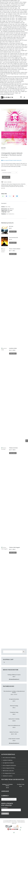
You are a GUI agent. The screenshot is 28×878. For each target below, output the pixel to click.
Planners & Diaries (5, 186)
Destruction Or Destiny (14, 719)
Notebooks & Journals (18, 185)
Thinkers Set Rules (13, 448)
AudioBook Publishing (7, 760)
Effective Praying (14, 705)
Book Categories (13, 184)
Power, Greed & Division (14, 248)
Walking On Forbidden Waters (7, 785)
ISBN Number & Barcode (8, 770)
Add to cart (6, 177)
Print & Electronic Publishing (9, 757)
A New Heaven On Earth (14, 738)
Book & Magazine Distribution (9, 765)
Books (19, 184)
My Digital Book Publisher (8, 763)
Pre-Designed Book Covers (9, 773)
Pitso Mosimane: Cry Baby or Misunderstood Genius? (14, 692)
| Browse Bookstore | (14, 679)
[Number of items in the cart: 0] (4, 662)
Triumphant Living (14, 712)
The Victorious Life (13, 237)
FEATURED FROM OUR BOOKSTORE (12, 779)
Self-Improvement (19, 186)
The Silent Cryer (20, 784)
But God (11, 226)
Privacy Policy (14, 822)
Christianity (23, 184)
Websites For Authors (7, 776)
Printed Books (12, 186)
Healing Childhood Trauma (14, 674)
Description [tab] (3, 203)
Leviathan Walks (13, 348)
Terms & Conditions (7, 822)
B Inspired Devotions (14, 699)
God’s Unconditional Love (14, 725)
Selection (3, 170)
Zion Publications (10, 214)
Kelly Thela (5, 157)
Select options (13, 231)
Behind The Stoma (14, 732)
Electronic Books (4, 185)
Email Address (4, 807)
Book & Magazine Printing (8, 768)
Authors (8, 184)
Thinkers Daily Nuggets (14, 547)
